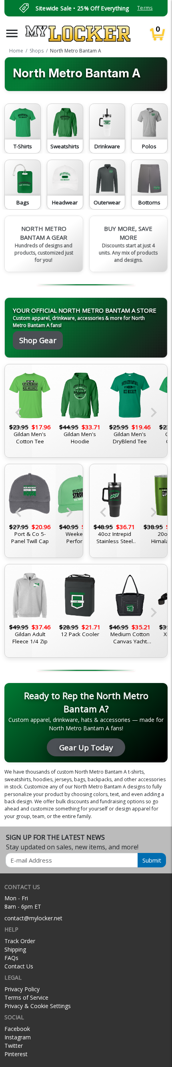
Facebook (17, 1029)
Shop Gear (37, 340)
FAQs (11, 958)
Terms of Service (26, 997)
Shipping (15, 949)
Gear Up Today (86, 747)
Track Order (19, 941)
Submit (151, 860)
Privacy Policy (22, 989)
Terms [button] (144, 7)
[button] (12, 33)
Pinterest (16, 1054)
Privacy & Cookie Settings (37, 1006)
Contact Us (18, 966)
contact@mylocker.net (33, 918)
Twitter (13, 1045)
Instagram (17, 1037)
